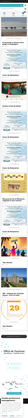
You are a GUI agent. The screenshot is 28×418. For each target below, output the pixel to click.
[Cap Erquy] (14, 352)
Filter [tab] (23, 15)
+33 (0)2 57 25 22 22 (14, 364)
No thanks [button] (4, 415)
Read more (4, 413)
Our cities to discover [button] (6, 1)
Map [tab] (13, 15)
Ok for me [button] (19, 415)
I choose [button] (12, 415)
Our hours (15, 368)
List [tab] (4, 15)
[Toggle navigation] (25, 9)
